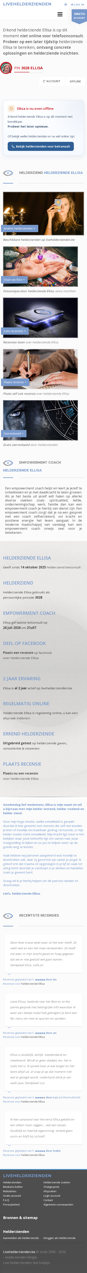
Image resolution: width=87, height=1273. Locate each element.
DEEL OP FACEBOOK (24, 643)
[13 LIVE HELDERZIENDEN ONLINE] (66, 4)
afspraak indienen (16, 718)
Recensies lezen (14, 342)
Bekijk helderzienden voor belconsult (43, 146)
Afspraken (50, 1191)
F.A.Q (6, 1200)
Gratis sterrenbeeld (16, 445)
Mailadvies (9, 1191)
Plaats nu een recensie (20, 773)
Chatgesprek (51, 1187)
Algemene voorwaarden (58, 1204)
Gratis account (12, 1195)
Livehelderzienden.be (19, 1252)
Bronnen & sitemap (20, 1217)
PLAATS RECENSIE (22, 764)
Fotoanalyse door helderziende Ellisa (28, 291)
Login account (52, 1195)
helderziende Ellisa (33, 983)
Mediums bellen (13, 1187)
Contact (48, 1200)
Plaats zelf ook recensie (19, 394)
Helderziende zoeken (57, 1182)
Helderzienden (12, 1182)
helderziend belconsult (64, 567)
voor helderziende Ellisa (20, 779)
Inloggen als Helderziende (60, 1238)
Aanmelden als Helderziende (21, 1238)
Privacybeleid (11, 1204)
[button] (60, 14)
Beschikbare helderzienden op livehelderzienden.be (38, 240)
